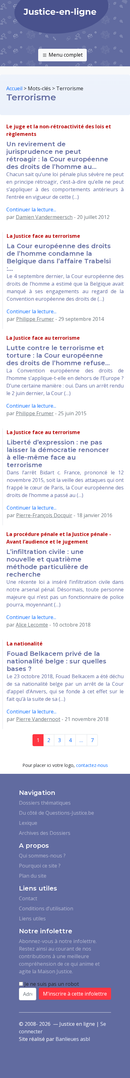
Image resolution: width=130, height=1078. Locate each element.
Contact (28, 898)
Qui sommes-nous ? (42, 855)
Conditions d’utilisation (46, 908)
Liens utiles (32, 918)
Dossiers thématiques (45, 802)
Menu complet (65, 54)
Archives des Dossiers (44, 832)
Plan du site (32, 875)
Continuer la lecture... (31, 209)
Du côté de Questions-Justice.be (56, 812)
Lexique (28, 822)
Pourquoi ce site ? (40, 865)
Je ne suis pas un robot (51, 983)
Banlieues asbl (73, 1039)
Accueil (14, 88)
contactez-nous (92, 765)
